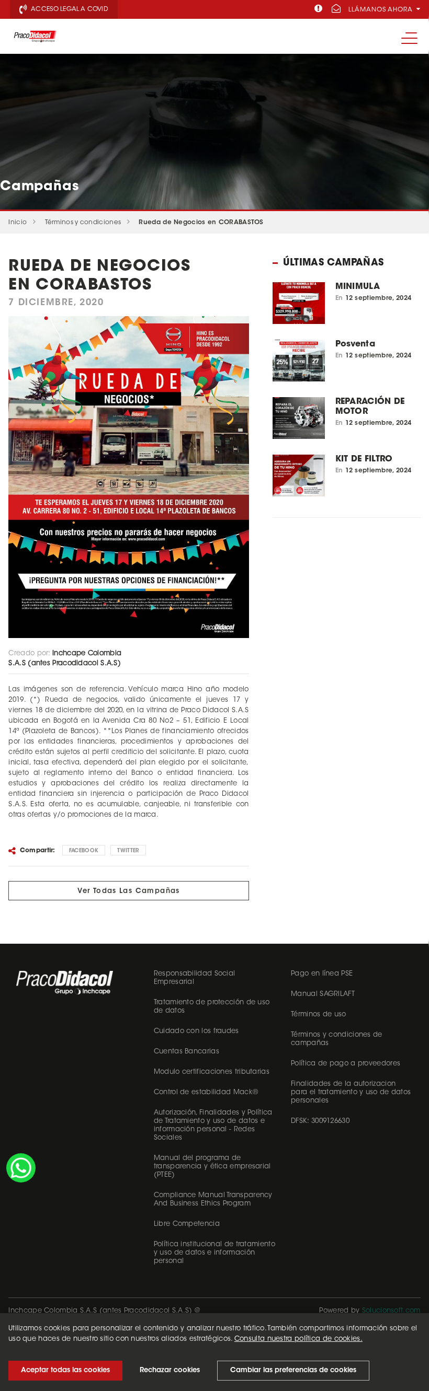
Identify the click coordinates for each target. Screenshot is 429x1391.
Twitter (128, 851)
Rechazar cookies (170, 1370)
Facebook (83, 851)
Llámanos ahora (381, 10)
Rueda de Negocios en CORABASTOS (201, 222)
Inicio (17, 222)
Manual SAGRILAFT (323, 994)
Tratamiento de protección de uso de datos (212, 1006)
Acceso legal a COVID (69, 9)
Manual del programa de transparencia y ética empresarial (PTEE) (212, 1166)
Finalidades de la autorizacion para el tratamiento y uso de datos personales (351, 1092)
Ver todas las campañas (128, 891)
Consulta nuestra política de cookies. (298, 1339)
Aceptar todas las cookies (65, 1370)
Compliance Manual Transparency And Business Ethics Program (213, 1199)
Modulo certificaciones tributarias (211, 1072)
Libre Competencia (187, 1224)
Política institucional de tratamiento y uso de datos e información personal (214, 1253)
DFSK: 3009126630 (320, 1121)
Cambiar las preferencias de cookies (293, 1370)
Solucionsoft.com (391, 1310)
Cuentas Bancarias (186, 1051)
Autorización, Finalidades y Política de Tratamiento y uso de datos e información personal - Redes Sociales (213, 1125)
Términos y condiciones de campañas (336, 1039)
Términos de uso (318, 1014)
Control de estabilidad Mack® (206, 1092)
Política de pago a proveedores (345, 1063)
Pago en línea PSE (322, 973)
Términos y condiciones (83, 222)
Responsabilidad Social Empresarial (194, 978)
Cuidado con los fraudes (196, 1031)
